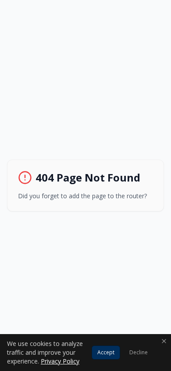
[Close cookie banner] (163, 341)
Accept (105, 352)
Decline (138, 352)
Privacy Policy (60, 361)
